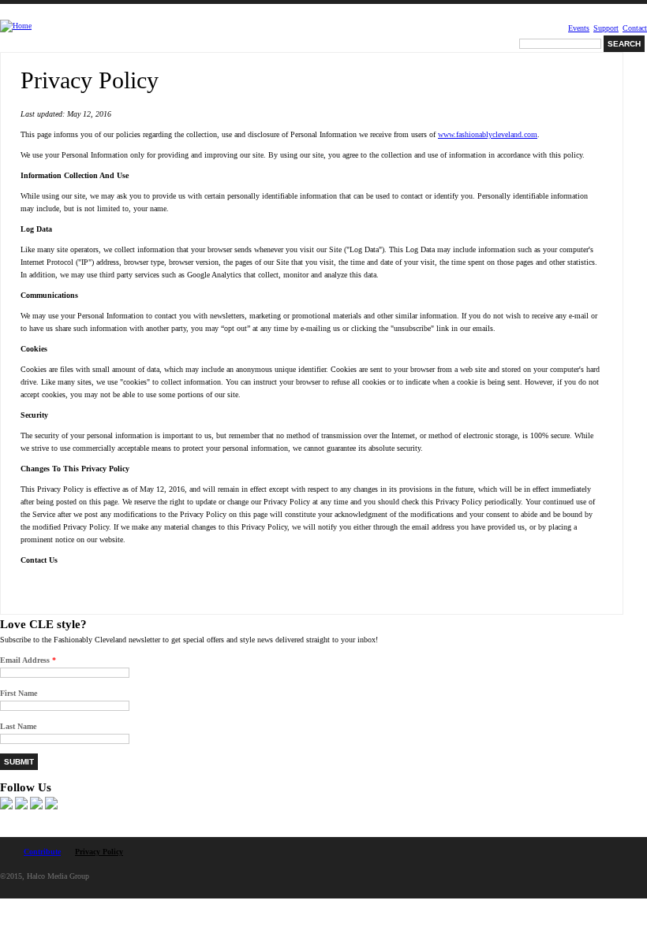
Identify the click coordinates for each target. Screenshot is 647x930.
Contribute (42, 851)
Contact (635, 28)
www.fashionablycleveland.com (487, 134)
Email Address (28, 660)
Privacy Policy (99, 851)
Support (606, 28)
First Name (18, 693)
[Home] (16, 26)
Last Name (18, 726)
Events (578, 28)
